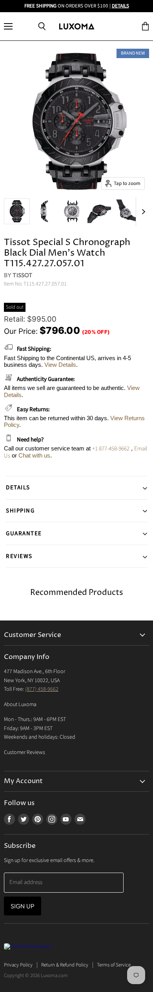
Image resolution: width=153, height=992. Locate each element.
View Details (60, 364)
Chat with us (34, 455)
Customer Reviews (24, 752)
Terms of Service (114, 964)
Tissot (22, 275)
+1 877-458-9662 (110, 449)
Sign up (23, 906)
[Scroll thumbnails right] (142, 211)
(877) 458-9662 (41, 689)
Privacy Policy (18, 964)
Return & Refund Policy (64, 964)
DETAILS (120, 5)
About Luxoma (20, 704)
